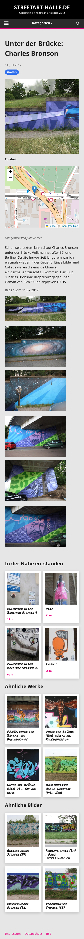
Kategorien (41, 23)
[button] (34, 189)
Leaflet (52, 226)
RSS (48, 934)
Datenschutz (33, 934)
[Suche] (77, 23)
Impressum (13, 934)
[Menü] (6, 23)
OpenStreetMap (69, 226)
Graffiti (12, 72)
